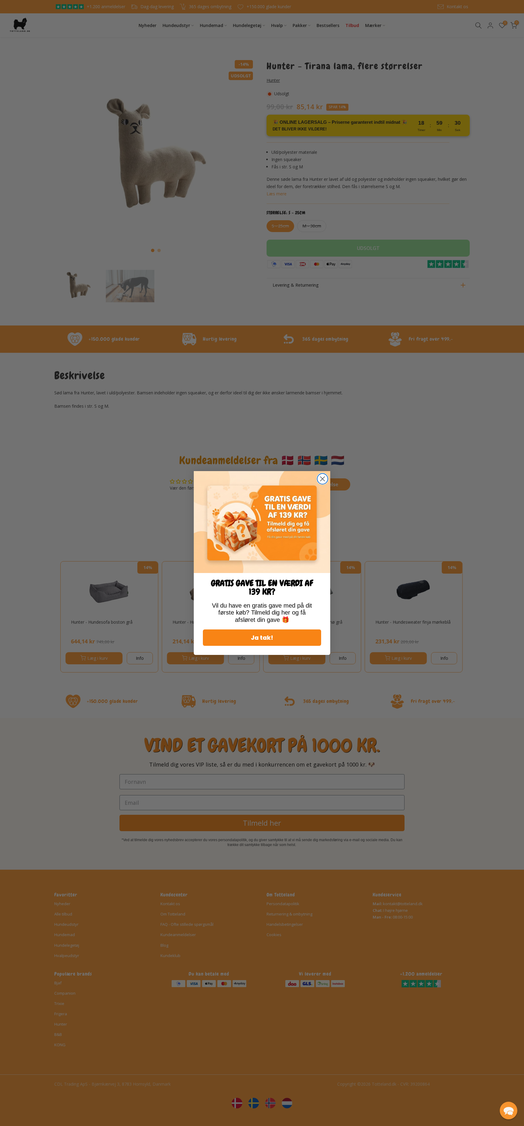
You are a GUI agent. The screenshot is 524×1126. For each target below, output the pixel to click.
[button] (508, 1110)
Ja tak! (262, 637)
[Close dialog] (322, 479)
